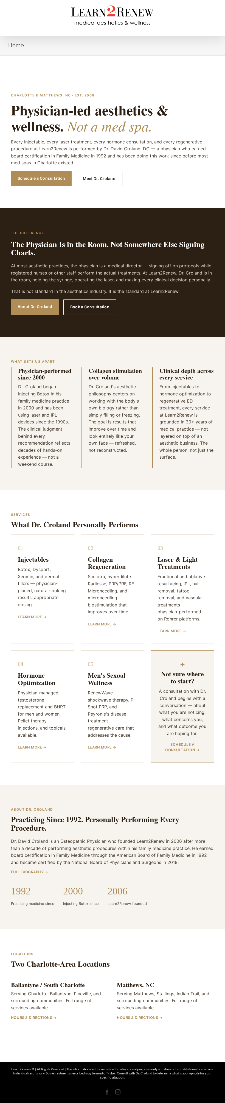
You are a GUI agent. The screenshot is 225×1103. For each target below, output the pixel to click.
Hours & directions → (34, 1017)
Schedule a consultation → (182, 747)
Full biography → (29, 872)
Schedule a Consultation (41, 178)
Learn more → (32, 617)
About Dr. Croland (35, 306)
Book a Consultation (89, 306)
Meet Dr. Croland (99, 178)
